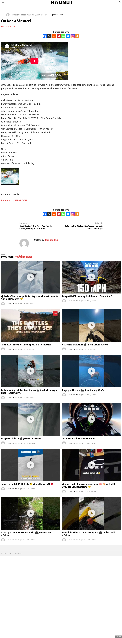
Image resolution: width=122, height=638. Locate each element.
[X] (49, 36)
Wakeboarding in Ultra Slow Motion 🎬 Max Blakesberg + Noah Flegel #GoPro (29, 391)
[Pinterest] (59, 36)
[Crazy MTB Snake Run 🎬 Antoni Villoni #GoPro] (91, 325)
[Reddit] (54, 36)
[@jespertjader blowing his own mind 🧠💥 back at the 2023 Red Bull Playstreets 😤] (91, 465)
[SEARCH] (120, 2)
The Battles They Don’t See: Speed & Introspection (26, 344)
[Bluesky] (68, 36)
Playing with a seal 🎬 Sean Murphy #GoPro (83, 390)
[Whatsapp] (63, 36)
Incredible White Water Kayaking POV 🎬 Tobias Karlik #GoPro (88, 534)
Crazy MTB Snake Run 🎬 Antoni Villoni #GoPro (85, 344)
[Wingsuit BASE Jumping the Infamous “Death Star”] (91, 277)
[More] (77, 36)
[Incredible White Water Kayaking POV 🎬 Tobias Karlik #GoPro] (91, 513)
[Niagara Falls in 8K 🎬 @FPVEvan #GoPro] (30, 419)
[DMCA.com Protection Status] (61, 637)
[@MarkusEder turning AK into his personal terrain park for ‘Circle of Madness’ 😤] (30, 277)
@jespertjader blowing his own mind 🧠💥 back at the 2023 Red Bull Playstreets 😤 (89, 485)
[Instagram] (73, 36)
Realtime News (23, 256)
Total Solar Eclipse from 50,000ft (78, 438)
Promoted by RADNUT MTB (14, 200)
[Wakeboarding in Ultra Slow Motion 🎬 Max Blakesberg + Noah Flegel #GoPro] (30, 371)
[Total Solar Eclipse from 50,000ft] (91, 419)
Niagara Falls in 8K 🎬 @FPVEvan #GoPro (21, 438)
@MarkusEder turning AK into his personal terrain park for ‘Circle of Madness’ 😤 (29, 297)
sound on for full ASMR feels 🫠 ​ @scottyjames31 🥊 (27, 484)
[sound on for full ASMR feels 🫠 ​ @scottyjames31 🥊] (30, 465)
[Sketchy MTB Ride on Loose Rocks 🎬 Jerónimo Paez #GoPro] (30, 513)
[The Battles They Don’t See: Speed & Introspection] (30, 325)
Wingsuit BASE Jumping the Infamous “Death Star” (87, 296)
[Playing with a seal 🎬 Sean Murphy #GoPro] (91, 371)
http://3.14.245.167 (8, 26)
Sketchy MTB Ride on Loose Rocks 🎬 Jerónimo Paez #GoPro (26, 534)
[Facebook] (45, 36)
